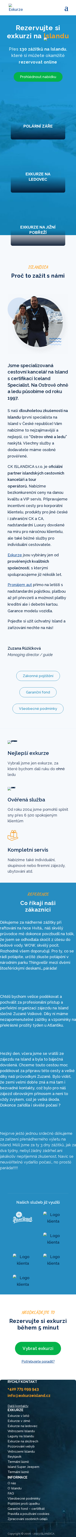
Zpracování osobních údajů (28, 1519)
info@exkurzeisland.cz (29, 1395)
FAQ (11, 1493)
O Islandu (15, 1488)
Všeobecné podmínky (38, 708)
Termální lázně (18, 1462)
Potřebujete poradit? (38, 1361)
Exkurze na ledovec (23, 1426)
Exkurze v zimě (19, 1421)
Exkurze (15, 555)
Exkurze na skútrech (23, 1441)
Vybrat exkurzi (38, 1348)
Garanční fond (38, 692)
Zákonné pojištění (38, 676)
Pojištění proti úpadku (24, 1504)
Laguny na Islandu (21, 1436)
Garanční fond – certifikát (26, 1509)
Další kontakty (18, 1406)
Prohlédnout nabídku (38, 77)
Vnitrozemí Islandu (21, 1431)
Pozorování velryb (21, 1446)
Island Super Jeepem (23, 1467)
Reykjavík (15, 1457)
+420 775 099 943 (23, 1389)
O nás (12, 1483)
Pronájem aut (20, 584)
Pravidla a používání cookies (28, 1514)
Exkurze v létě (18, 1416)
